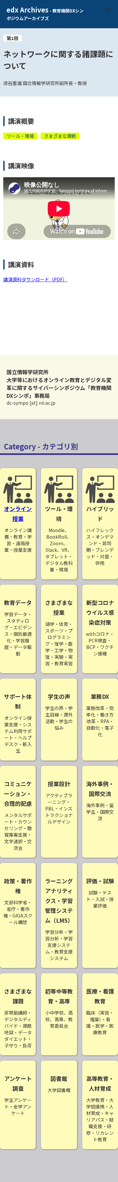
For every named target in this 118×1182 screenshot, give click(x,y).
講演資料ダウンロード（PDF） (35, 279)
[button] (108, 10)
